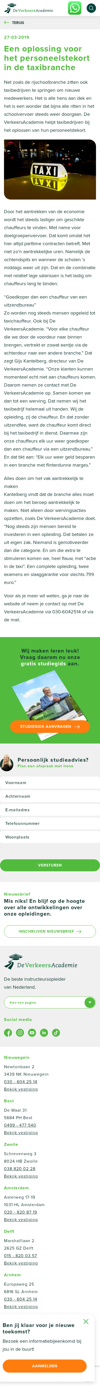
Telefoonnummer (22, 823)
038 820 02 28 (19, 1168)
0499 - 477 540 (20, 1125)
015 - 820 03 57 (20, 1255)
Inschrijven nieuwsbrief (46, 931)
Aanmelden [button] (44, 1366)
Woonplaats (17, 837)
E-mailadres (17, 810)
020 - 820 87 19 (20, 1212)
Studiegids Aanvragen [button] (46, 726)
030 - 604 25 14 (20, 1081)
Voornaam (15, 782)
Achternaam (17, 796)
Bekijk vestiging (21, 1089)
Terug (18, 23)
